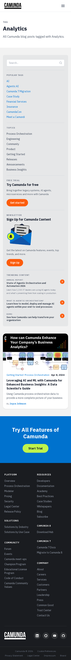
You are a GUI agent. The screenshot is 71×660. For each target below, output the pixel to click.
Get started (17, 202)
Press (40, 600)
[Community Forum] (46, 635)
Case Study (13, 96)
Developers (43, 481)
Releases (12, 159)
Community (13, 144)
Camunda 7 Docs (46, 547)
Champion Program (15, 564)
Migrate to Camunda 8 (49, 552)
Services (42, 579)
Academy (42, 491)
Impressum (50, 655)
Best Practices (45, 496)
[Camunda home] (12, 6)
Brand (63, 655)
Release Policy (12, 511)
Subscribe (42, 516)
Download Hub (45, 532)
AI (8, 81)
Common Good (45, 605)
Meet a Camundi (16, 117)
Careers (41, 574)
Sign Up (14, 262)
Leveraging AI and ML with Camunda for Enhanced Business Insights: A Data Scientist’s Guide (34, 384)
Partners (42, 589)
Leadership (43, 595)
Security (9, 501)
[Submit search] (60, 63)
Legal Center (11, 506)
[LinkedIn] (37, 635)
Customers (43, 584)
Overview (9, 481)
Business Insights (17, 169)
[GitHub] (63, 635)
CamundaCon (14, 112)
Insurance (12, 106)
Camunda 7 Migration (19, 91)
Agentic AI (13, 86)
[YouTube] (54, 635)
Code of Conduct (13, 578)
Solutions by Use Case (16, 532)
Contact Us (43, 615)
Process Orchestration (19, 133)
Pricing (8, 496)
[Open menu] (63, 6)
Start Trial (35, 448)
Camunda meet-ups (15, 559)
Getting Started (16, 154)
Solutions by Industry (16, 527)
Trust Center (44, 610)
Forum (7, 549)
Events (8, 554)
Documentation (45, 486)
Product (11, 149)
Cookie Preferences (46, 651)
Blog (39, 511)
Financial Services (17, 101)
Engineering (13, 139)
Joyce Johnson (18, 403)
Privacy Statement (14, 655)
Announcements (16, 164)
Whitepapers (44, 506)
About (40, 569)
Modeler (9, 491)
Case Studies (44, 501)
